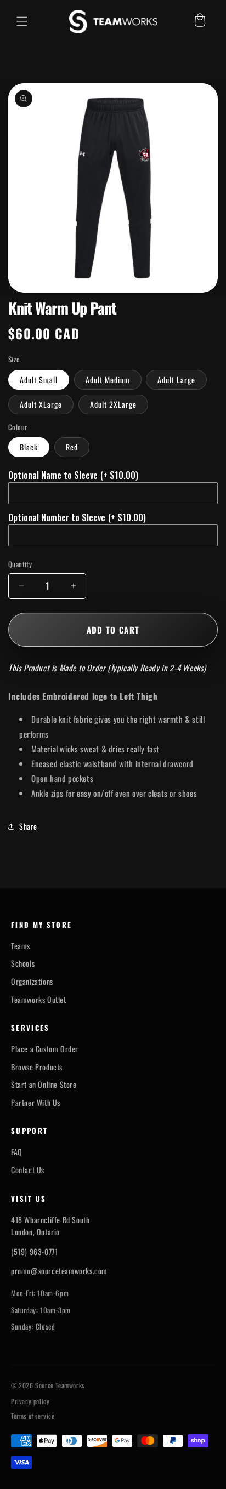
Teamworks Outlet (38, 999)
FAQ (16, 1151)
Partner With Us (35, 1102)
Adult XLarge (41, 404)
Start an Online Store (44, 1084)
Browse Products (37, 1067)
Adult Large (176, 379)
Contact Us (27, 1170)
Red (72, 447)
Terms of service (33, 1416)
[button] (22, 21)
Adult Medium (108, 379)
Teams (20, 945)
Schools (23, 963)
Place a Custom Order (44, 1048)
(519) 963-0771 (34, 1251)
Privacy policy (30, 1401)
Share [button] (28, 826)
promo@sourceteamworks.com (59, 1270)
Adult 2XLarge (113, 404)
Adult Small (39, 379)
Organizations (32, 981)
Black (29, 447)
